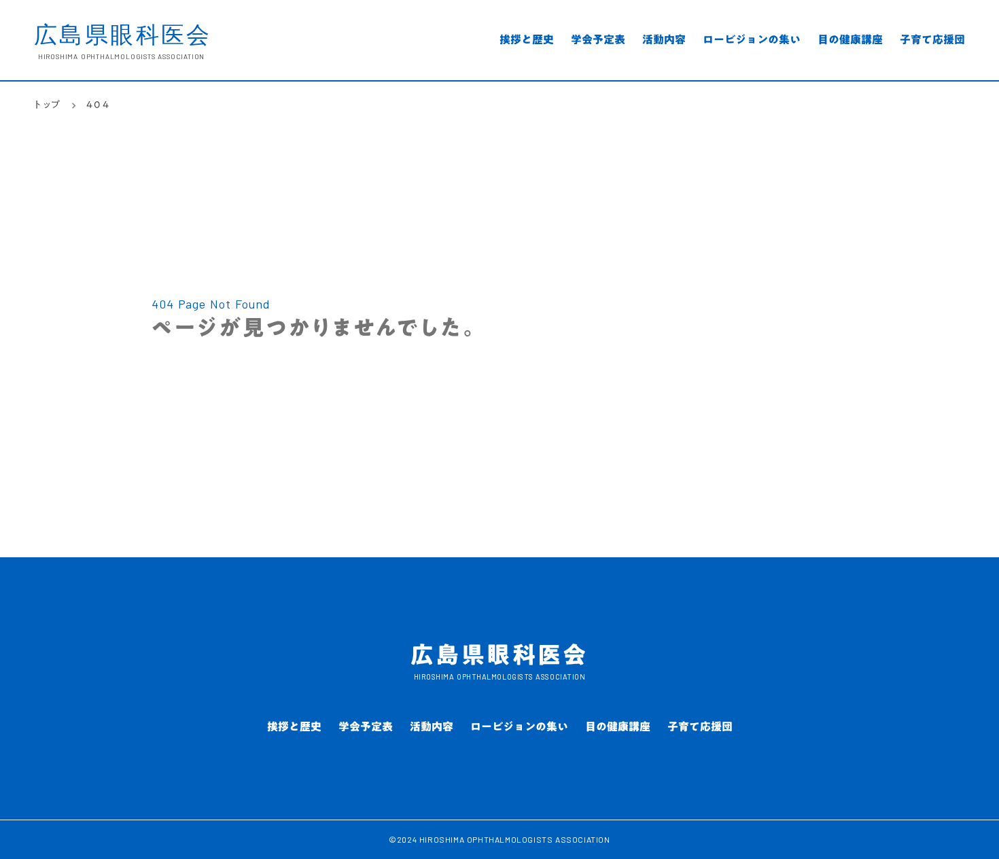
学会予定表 (598, 41)
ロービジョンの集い (752, 41)
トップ (47, 105)
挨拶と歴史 (527, 41)
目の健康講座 (850, 41)
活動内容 (664, 41)
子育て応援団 (932, 41)
